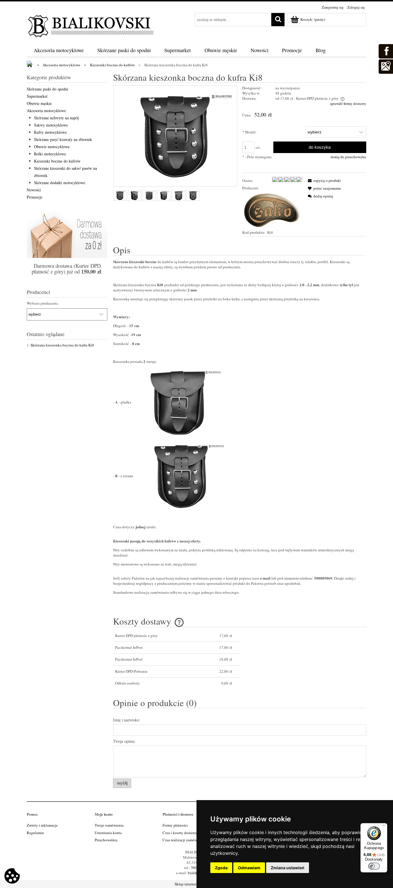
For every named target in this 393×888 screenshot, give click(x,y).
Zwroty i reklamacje (42, 825)
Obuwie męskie (39, 103)
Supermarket (37, 96)
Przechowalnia (106, 839)
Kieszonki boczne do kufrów (57, 161)
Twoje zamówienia (109, 825)
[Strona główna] (91, 25)
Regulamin (35, 832)
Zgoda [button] (221, 867)
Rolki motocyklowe (50, 154)
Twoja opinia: (124, 741)
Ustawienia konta (108, 832)
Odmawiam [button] (249, 867)
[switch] (374, 866)
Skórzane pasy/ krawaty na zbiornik (63, 139)
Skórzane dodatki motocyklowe (59, 182)
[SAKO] (272, 209)
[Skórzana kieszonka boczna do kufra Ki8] (149, 196)
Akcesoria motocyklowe (46, 110)
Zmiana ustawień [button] (287, 867)
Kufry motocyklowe (50, 132)
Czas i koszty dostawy (180, 832)
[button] (323, 180)
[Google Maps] (385, 65)
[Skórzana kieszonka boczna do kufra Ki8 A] (163, 196)
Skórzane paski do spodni (47, 89)
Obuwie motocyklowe (52, 146)
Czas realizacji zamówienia (184, 839)
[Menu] (383, 826)
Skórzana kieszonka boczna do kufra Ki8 (62, 345)
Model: (249, 132)
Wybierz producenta (42, 303)
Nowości (34, 190)
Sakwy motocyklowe (51, 125)
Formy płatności (175, 825)
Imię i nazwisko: (126, 720)
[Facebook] (385, 50)
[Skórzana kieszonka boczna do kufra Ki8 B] (119, 196)
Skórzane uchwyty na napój (56, 117)
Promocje (34, 197)
